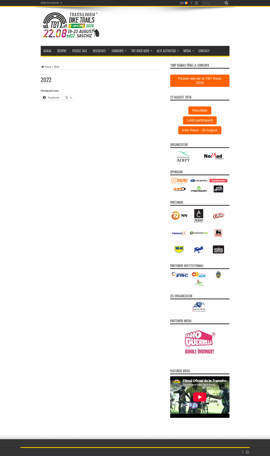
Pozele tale (79, 50)
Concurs (118, 50)
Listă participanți (200, 120)
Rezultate (199, 110)
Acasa (47, 50)
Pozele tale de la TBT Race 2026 (199, 81)
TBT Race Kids (140, 50)
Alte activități (166, 50)
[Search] (226, 3)
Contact (204, 50)
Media (187, 50)
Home (48, 66)
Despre (61, 50)
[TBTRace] (70, 36)
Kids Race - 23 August (199, 130)
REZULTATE (99, 50)
